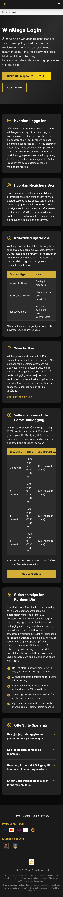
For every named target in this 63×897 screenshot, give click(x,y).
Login (36, 815)
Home (5, 12)
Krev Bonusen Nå (31, 573)
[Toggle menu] (59, 4)
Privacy (45, 815)
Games (26, 815)
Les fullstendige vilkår (19, 396)
